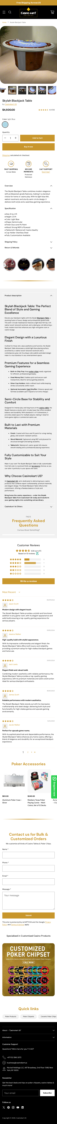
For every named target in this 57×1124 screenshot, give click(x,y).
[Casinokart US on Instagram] (13, 1108)
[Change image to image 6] (52, 90)
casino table (44, 408)
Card (28, 389)
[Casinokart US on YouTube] (18, 1108)
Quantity (6, 132)
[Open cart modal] (52, 12)
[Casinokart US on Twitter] (4, 1108)
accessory (36, 466)
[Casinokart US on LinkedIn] (22, 1108)
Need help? (46, 172)
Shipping (6, 155)
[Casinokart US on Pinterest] (8, 1108)
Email (5, 876)
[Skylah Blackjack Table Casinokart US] (28, 55)
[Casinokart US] (28, 12)
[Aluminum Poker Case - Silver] (14, 781)
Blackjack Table (43, 318)
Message (6, 889)
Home (4, 22)
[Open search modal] (10, 12)
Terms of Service (17, 924)
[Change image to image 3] (22, 90)
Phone (5, 862)
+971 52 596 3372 (14, 1057)
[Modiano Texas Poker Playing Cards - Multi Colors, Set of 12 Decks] (39, 781)
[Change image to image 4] (32, 90)
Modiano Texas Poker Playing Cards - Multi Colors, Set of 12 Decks (37, 803)
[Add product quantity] (15, 138)
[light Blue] (5, 124)
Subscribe (47, 1093)
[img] (7, 600)
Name (5, 849)
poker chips (34, 371)
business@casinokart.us (17, 1063)
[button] (16, 559)
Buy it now (28, 147)
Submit (29, 915)
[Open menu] (4, 12)
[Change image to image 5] (42, 90)
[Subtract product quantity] (5, 138)
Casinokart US (11, 104)
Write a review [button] (28, 581)
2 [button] (27, 752)
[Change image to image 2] (12, 90)
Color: (8, 119)
